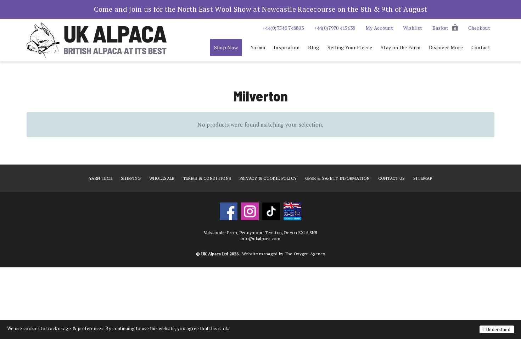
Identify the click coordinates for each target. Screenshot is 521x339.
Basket (444, 27)
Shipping (131, 178)
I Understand (496, 329)
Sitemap (422, 178)
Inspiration (286, 47)
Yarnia (258, 47)
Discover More (446, 47)
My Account (379, 27)
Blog (313, 47)
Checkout (479, 27)
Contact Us (391, 178)
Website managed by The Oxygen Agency (283, 253)
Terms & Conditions (207, 178)
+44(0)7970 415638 (334, 27)
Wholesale (162, 178)
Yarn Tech (101, 178)
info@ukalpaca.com (260, 238)
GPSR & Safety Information (337, 178)
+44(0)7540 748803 (283, 27)
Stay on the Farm (400, 47)
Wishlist (412, 27)
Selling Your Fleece (349, 47)
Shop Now (226, 47)
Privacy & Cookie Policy (268, 178)
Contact (480, 47)
